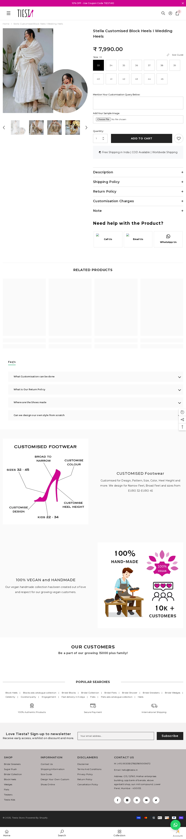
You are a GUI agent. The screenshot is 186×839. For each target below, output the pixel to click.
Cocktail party (28, 696)
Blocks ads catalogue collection (39, 692)
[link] (24, 340)
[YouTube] (146, 800)
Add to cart (141, 138)
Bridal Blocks (69, 692)
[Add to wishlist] (178, 138)
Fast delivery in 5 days (73, 696)
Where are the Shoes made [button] (30, 402)
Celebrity (10, 696)
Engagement (49, 696)
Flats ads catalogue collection (116, 696)
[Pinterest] (136, 800)
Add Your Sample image (106, 113)
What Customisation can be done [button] (34, 376)
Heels (140, 696)
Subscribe (170, 736)
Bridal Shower (129, 692)
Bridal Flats (110, 692)
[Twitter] (156, 800)
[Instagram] (127, 800)
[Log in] (170, 13)
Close (182, 3)
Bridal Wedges (172, 692)
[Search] (163, 13)
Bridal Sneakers (151, 692)
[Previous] (4, 127)
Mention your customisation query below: (116, 94)
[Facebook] (117, 800)
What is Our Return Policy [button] (29, 389)
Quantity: (98, 131)
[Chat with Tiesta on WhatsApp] (175, 825)
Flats (92, 696)
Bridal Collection (90, 692)
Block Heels (11, 692)
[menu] (7, 13)
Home (6, 23)
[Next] (86, 127)
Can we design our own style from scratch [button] (39, 415)
